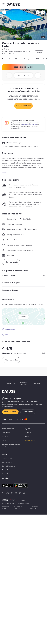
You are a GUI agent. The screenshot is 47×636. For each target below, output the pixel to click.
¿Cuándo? (25, 75)
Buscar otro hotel (23, 106)
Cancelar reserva (30, 440)
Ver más (5, 173)
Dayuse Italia (6, 470)
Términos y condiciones (33, 507)
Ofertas (17, 59)
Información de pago (10, 290)
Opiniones (5, 436)
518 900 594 (10, 335)
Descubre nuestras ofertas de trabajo (11, 445)
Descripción (28, 59)
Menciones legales (5, 507)
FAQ (37, 59)
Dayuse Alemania (7, 474)
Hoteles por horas (10, 383)
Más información (11, 262)
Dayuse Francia (7, 458)
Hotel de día (36, 383)
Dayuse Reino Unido (8, 462)
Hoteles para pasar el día (23, 383)
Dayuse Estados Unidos (9, 466)
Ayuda (27, 436)
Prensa (4, 440)
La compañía (6, 432)
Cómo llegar (10, 329)
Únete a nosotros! (10, 412)
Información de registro (11, 283)
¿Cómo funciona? (9, 275)
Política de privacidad (18, 507)
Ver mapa (39, 53)
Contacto (28, 432)
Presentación (6, 59)
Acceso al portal (28, 412)
